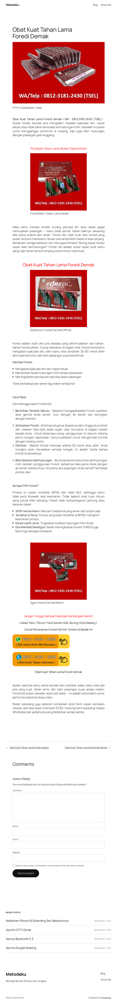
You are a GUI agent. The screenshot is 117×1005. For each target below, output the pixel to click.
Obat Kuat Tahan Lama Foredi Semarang (86, 747)
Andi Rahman (28, 107)
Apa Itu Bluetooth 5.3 (19, 938)
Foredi (39, 107)
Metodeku (12, 5)
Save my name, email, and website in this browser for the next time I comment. (49, 865)
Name (16, 826)
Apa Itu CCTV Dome (18, 929)
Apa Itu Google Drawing (21, 947)
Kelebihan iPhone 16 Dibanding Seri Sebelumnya (37, 920)
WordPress (106, 997)
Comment (18, 790)
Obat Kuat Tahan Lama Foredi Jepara (29, 747)
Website (16, 852)
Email (16, 839)
